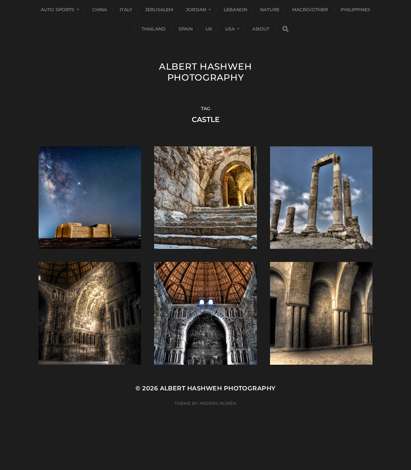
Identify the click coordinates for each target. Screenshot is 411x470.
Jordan (196, 10)
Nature (269, 10)
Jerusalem (159, 10)
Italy (126, 10)
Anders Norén (217, 403)
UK (209, 29)
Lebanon (235, 10)
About (260, 29)
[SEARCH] (285, 29)
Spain (186, 29)
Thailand (154, 29)
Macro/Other (310, 10)
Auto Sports (57, 10)
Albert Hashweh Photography (205, 72)
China (99, 10)
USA (230, 29)
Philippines (355, 10)
